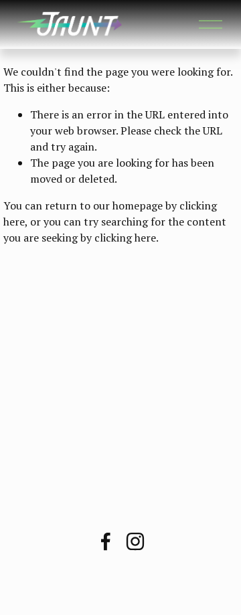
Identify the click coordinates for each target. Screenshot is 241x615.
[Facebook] (105, 541)
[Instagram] (135, 541)
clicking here (125, 237)
